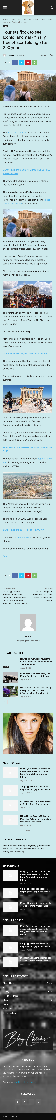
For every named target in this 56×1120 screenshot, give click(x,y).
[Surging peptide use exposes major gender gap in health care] (10, 790)
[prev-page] (4, 702)
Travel (12, 19)
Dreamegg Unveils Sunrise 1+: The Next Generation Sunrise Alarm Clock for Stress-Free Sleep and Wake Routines (15, 597)
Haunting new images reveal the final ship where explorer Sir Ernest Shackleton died (36, 662)
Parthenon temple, (16, 132)
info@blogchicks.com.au (25, 1082)
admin (12, 55)
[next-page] (9, 702)
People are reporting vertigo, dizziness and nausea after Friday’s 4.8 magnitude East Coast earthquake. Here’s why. (26, 848)
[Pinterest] (28, 62)
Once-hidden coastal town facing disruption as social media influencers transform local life (35, 690)
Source (6, 556)
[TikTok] (31, 1102)
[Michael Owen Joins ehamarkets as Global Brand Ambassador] (10, 805)
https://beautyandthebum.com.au (28, 641)
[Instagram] (24, 1102)
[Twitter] (21, 62)
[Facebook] (15, 62)
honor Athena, (24, 537)
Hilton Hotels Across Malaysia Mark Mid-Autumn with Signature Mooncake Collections (35, 819)
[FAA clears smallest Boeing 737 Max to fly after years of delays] (10, 677)
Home (5, 19)
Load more (27, 830)
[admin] (5, 55)
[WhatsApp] (34, 62)
